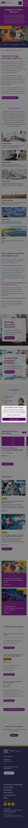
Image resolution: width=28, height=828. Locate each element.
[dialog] (14, 414)
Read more (23, 412)
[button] (14, 415)
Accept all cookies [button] (14, 419)
